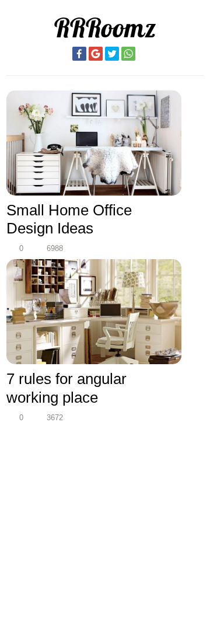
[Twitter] (112, 54)
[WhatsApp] (128, 54)
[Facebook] (79, 54)
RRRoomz (105, 28)
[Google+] (96, 54)
